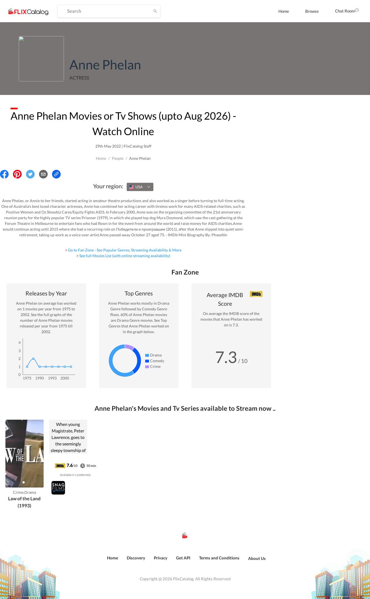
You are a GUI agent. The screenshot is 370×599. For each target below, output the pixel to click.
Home (283, 11)
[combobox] (140, 187)
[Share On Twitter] (30, 174)
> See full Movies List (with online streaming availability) (123, 255)
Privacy (160, 557)
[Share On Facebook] (4, 174)
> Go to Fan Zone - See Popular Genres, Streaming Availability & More (123, 250)
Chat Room (345, 10)
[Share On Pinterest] (17, 174)
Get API (183, 557)
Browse (312, 11)
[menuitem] (283, 11)
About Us (257, 558)
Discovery (136, 557)
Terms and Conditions (219, 557)
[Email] (43, 174)
